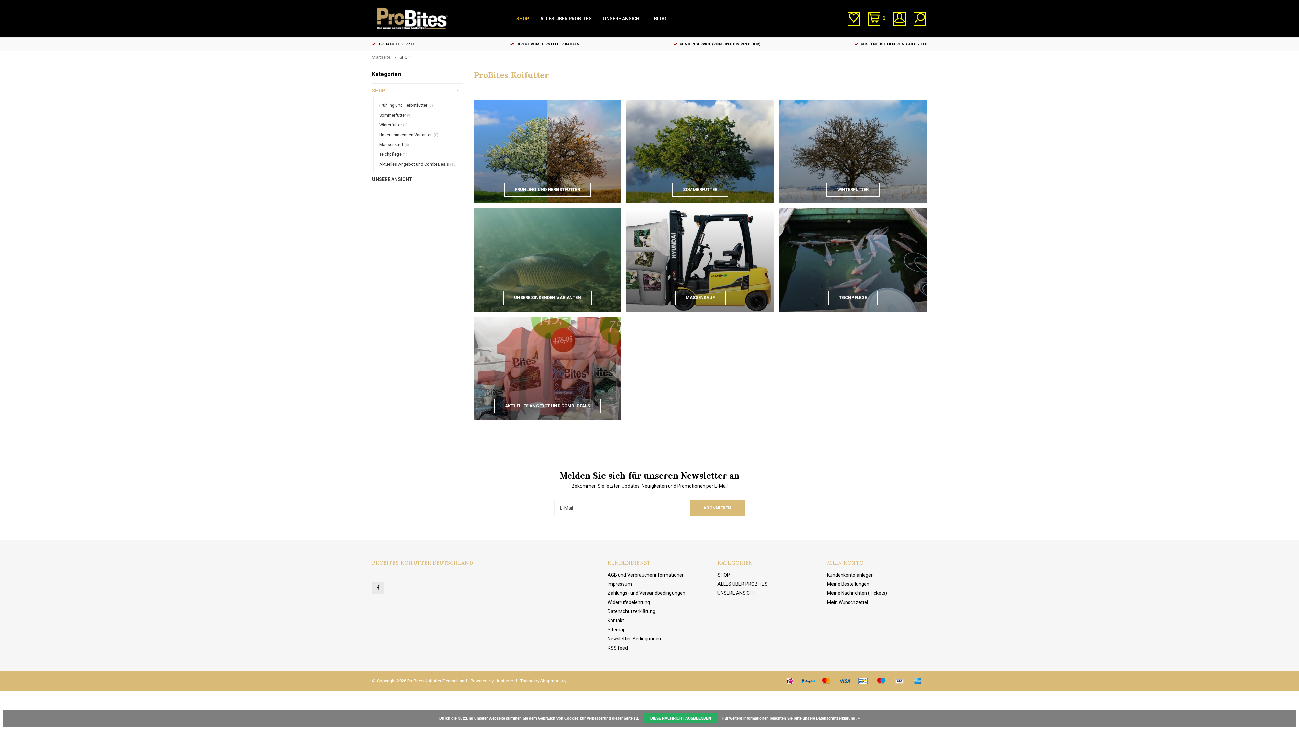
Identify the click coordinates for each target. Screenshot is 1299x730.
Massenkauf (394, 144)
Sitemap (617, 629)
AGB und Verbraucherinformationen (646, 575)
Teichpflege (393, 154)
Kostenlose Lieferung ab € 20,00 (894, 44)
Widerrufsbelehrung (629, 602)
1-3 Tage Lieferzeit (397, 44)
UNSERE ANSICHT (623, 18)
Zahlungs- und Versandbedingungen (646, 593)
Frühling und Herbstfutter (406, 105)
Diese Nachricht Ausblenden (680, 718)
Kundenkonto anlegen (850, 575)
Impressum (620, 584)
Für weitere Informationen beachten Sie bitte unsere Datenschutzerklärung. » (791, 718)
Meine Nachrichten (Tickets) (857, 593)
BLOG (660, 18)
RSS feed (618, 648)
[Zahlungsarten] (790, 681)
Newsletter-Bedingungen (634, 638)
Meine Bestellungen (848, 584)
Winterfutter (393, 124)
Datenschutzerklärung (631, 611)
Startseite (381, 57)
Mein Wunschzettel (847, 602)
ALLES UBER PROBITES (566, 18)
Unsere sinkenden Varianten (408, 134)
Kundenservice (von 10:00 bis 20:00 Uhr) (720, 44)
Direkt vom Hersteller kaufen (547, 44)
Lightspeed (506, 680)
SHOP (522, 18)
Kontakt (616, 620)
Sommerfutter (395, 115)
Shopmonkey (553, 680)
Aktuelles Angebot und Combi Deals (418, 164)
